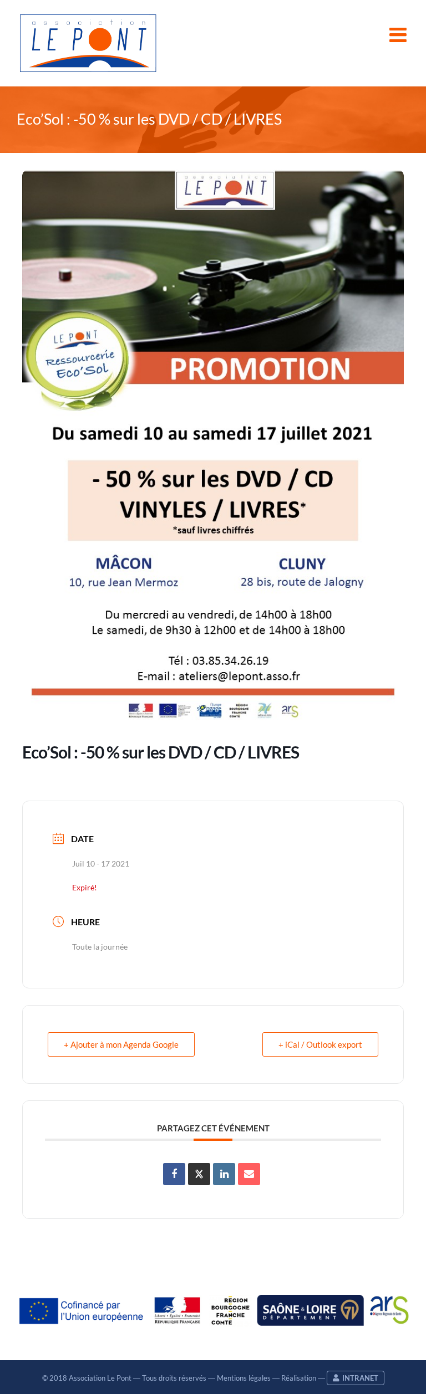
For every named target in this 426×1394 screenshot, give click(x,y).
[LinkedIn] (224, 1174)
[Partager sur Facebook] (174, 1174)
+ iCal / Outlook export (320, 1044)
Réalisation (298, 1378)
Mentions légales (244, 1378)
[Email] (249, 1174)
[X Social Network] (199, 1174)
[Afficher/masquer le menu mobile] (399, 35)
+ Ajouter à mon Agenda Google (121, 1044)
